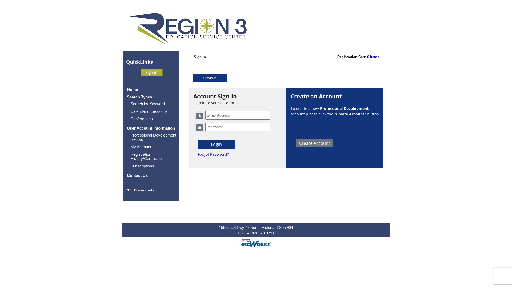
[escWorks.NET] (256, 242)
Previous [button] (210, 78)
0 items (373, 57)
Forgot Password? (213, 154)
